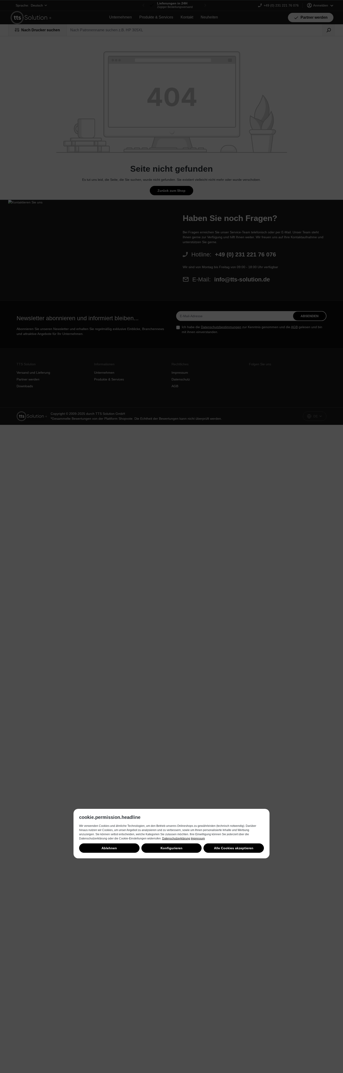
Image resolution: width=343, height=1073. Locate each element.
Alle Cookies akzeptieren (233, 848)
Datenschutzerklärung (176, 838)
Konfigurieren (171, 848)
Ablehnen (109, 848)
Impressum (198, 838)
